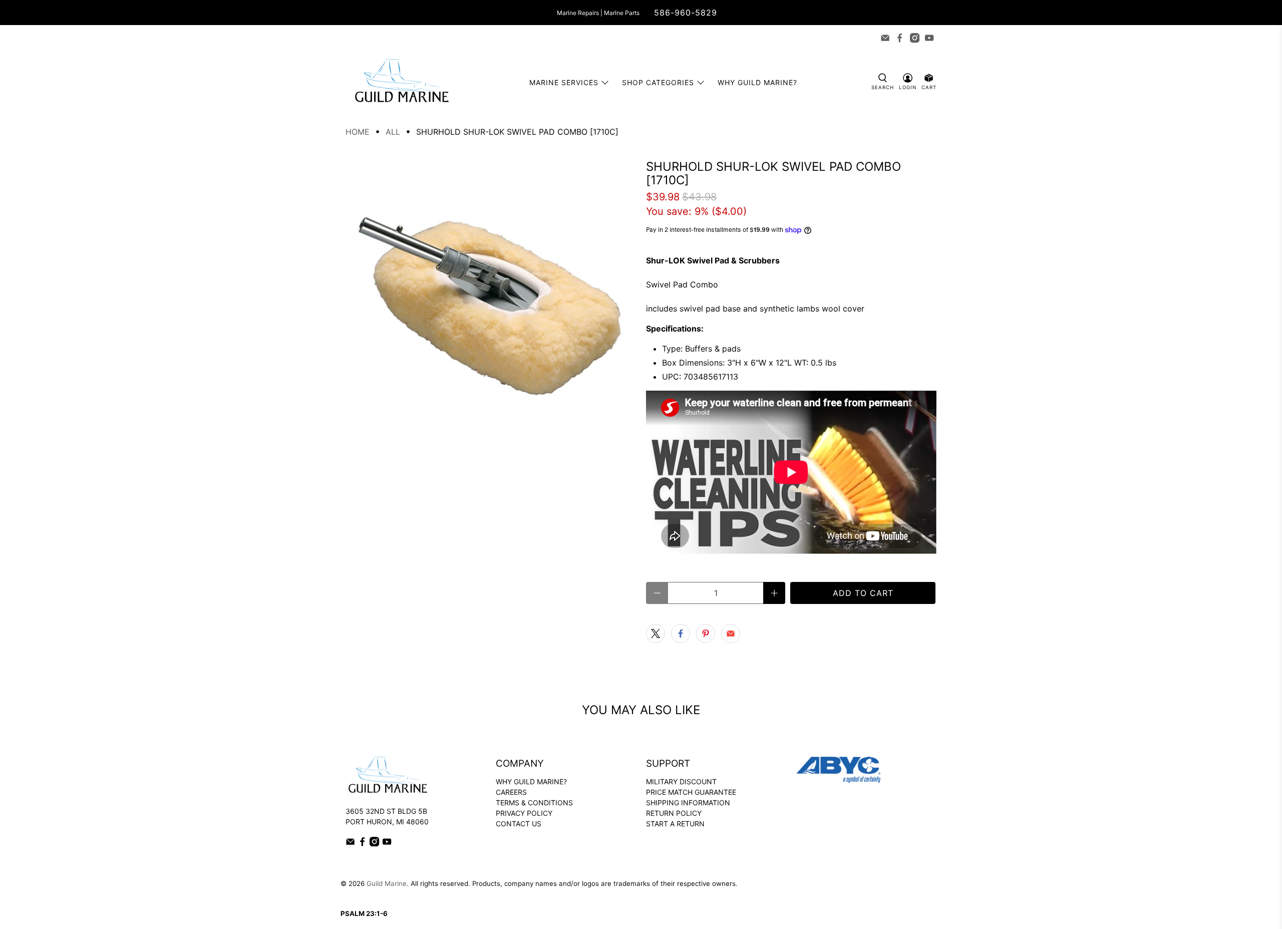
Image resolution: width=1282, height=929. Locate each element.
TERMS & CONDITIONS (534, 802)
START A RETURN (675, 823)
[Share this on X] (655, 633)
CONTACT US (518, 823)
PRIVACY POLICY (524, 813)
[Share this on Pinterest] (705, 633)
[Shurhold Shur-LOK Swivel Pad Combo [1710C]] (491, 305)
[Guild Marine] (402, 82)
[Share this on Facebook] (680, 633)
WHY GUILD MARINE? (531, 781)
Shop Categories (658, 82)
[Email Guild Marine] (885, 38)
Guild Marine (387, 883)
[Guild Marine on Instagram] (914, 38)
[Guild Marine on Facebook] (899, 38)
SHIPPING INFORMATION (688, 802)
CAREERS (511, 792)
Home (358, 132)
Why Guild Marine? (757, 82)
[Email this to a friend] (730, 633)
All (393, 132)
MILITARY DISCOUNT (681, 781)
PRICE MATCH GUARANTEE (691, 792)
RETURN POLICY (674, 813)
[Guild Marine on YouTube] (929, 38)
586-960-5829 (685, 13)
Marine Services (563, 82)
